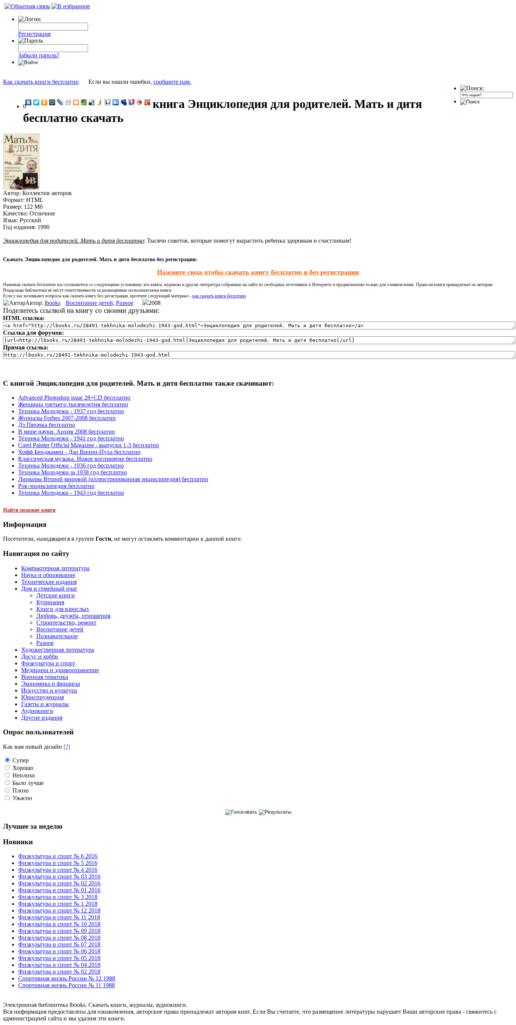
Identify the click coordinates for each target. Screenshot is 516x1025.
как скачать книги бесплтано (219, 296)
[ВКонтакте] (28, 102)
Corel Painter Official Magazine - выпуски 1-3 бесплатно (88, 445)
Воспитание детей (89, 303)
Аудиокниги (37, 711)
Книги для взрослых (62, 609)
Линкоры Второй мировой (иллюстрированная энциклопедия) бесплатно (113, 479)
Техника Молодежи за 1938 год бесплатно (72, 472)
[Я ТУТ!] (132, 102)
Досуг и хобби (39, 656)
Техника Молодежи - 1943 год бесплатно (71, 492)
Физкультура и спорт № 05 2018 (59, 958)
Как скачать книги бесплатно (41, 81)
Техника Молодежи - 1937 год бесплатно (71, 411)
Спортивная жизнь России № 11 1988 (66, 985)
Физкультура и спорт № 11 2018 (59, 917)
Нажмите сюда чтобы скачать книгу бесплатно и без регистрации (258, 272)
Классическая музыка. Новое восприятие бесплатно (85, 459)
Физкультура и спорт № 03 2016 (59, 876)
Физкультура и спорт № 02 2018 (59, 971)
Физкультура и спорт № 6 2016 (57, 856)
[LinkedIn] (116, 102)
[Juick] (100, 102)
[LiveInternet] (108, 102)
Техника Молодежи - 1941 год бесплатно (71, 438)
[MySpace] (124, 102)
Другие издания (41, 717)
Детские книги (55, 595)
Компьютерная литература (55, 568)
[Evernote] (84, 102)
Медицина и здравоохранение (60, 670)
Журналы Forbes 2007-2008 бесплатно (67, 418)
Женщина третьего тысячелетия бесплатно (73, 404)
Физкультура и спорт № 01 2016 (59, 890)
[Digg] (68, 102)
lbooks (52, 303)
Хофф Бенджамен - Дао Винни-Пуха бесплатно (79, 452)
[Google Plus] (147, 102)
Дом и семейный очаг (49, 588)
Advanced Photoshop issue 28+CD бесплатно (74, 397)
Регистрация (34, 34)
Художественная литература (57, 649)
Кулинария (50, 602)
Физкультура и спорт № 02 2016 (59, 883)
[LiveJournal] (60, 102)
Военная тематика (44, 677)
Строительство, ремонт (66, 622)
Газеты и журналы (45, 704)
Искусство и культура (49, 690)
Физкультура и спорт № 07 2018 (59, 944)
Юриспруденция (42, 697)
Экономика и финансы (50, 683)
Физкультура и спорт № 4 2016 (57, 869)
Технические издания (49, 582)
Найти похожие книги (29, 510)
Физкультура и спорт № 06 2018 (59, 951)
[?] (66, 746)
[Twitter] (36, 102)
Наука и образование (48, 575)
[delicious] (92, 102)
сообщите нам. (172, 81)
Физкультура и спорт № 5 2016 (57, 863)
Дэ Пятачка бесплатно (46, 425)
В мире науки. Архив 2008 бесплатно (66, 431)
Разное (124, 303)
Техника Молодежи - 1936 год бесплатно (71, 465)
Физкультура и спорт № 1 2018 (57, 903)
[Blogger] (76, 102)
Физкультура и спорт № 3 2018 (57, 897)
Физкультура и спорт (48, 663)
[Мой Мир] (52, 102)
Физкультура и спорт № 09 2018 (59, 931)
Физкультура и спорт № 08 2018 (59, 937)
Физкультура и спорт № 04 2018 (59, 965)
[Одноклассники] (44, 102)
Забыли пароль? (38, 55)
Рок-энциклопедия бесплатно (56, 486)
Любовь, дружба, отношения (73, 616)
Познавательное (57, 636)
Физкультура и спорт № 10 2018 (59, 924)
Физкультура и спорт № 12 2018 (59, 910)
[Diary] (140, 102)
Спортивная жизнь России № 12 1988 (66, 978)
